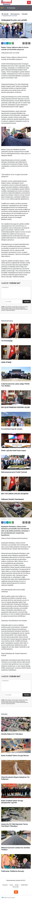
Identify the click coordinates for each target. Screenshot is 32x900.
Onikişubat (24, 14)
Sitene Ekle (16, 887)
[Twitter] (5, 43)
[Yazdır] (13, 43)
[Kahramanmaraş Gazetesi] (6, 2)
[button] (23, 43)
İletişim (17, 885)
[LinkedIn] (7, 43)
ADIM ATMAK (11, 8)
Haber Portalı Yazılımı (9, 897)
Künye (11, 885)
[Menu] (28, 2)
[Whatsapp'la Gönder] (10, 43)
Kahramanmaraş (15, 14)
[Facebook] (2, 43)
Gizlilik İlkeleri (24, 885)
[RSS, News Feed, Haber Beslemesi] (16, 892)
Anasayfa (5, 14)
